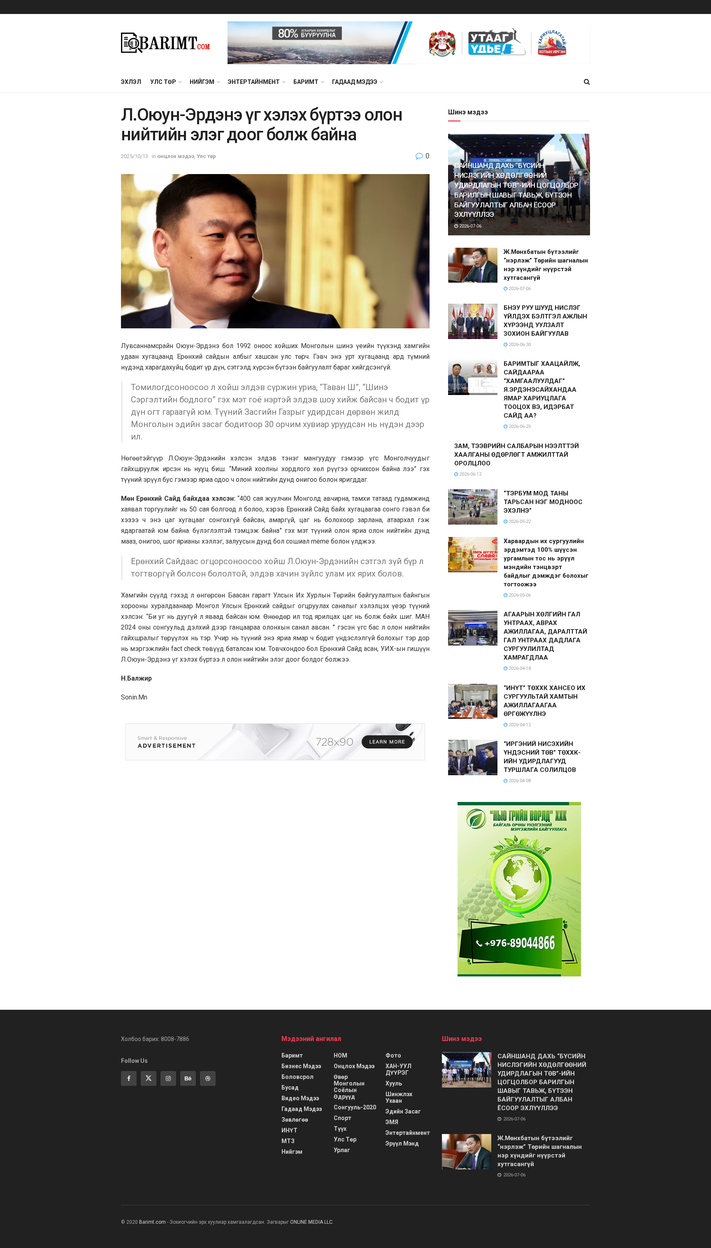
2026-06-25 (519, 426)
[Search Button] (587, 82)
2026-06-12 (469, 474)
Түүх (340, 1128)
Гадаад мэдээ (354, 82)
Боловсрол (297, 1077)
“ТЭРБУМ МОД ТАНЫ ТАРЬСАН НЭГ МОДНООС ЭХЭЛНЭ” (543, 502)
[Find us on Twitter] (148, 1078)
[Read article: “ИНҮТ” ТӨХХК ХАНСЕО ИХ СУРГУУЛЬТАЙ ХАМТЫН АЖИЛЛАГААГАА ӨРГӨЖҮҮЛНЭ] (472, 701)
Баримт (305, 82)
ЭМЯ (392, 1122)
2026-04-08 (519, 780)
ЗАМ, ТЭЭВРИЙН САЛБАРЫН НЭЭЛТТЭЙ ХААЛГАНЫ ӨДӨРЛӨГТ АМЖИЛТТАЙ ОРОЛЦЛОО (516, 454)
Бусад (290, 1087)
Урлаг (342, 1150)
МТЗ (288, 1141)
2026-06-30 (519, 344)
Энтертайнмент (254, 82)
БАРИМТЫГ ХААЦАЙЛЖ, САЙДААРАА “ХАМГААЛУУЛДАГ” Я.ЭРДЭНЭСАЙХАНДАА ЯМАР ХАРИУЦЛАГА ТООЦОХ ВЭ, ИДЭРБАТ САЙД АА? (542, 389)
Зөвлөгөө (294, 1119)
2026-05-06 (519, 595)
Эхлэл (131, 82)
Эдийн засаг (403, 1111)
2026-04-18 (519, 668)
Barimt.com (152, 1222)
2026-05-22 (519, 521)
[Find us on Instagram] (168, 1078)
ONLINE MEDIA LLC (311, 1222)
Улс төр (163, 82)
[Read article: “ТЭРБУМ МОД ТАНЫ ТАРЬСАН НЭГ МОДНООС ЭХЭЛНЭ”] (472, 507)
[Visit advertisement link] (409, 42)
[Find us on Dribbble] (208, 1078)
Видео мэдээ (300, 1098)
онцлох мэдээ (175, 156)
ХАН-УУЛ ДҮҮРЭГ (398, 1069)
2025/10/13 (134, 156)
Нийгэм (202, 82)
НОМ (340, 1055)
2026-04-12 (519, 724)
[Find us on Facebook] (129, 1078)
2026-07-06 (469, 226)
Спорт (342, 1118)
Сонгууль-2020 (355, 1107)
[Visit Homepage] (168, 42)
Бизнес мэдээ (301, 1066)
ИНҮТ (289, 1130)
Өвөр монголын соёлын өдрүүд (349, 1087)
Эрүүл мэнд (402, 1143)
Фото (393, 1055)
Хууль (394, 1083)
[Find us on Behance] (188, 1078)
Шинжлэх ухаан (399, 1097)
